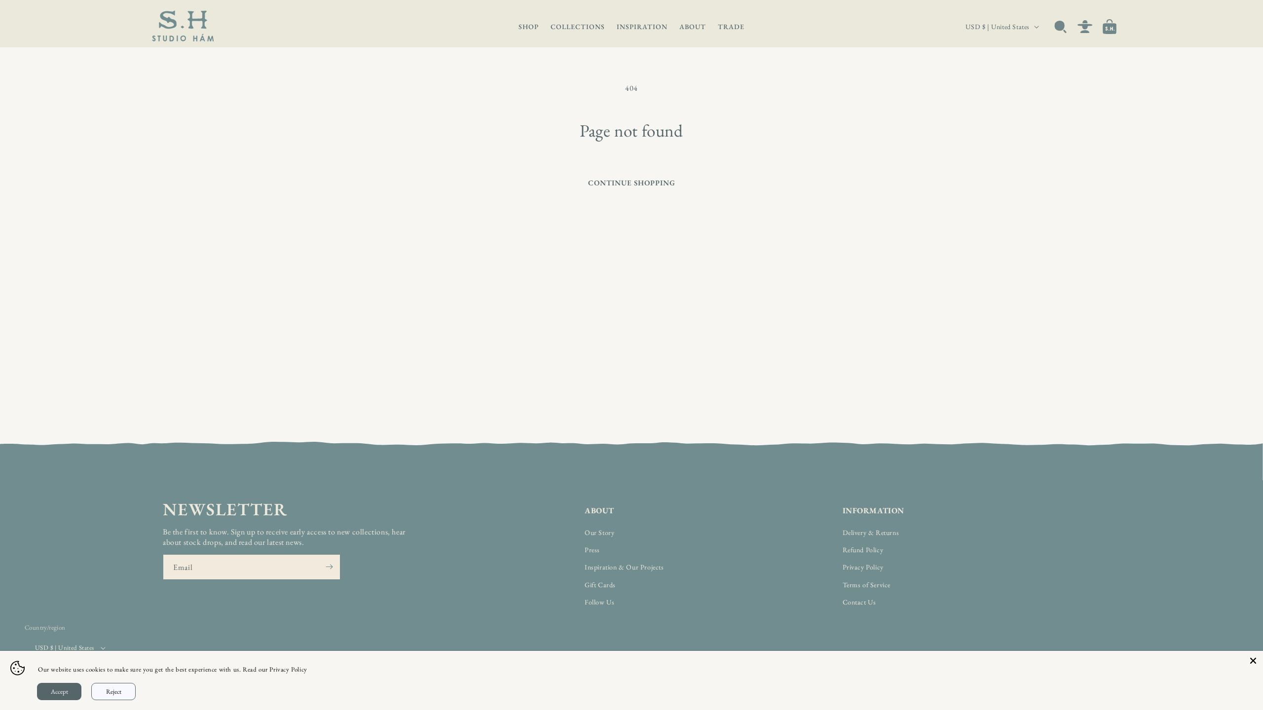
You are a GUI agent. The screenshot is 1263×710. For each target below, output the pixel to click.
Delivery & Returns (871, 532)
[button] (529, 26)
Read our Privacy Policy (275, 669)
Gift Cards (600, 584)
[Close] (1253, 661)
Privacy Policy (863, 567)
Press (592, 549)
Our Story (599, 532)
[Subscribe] (329, 567)
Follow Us (599, 602)
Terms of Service (867, 584)
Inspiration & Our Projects (624, 567)
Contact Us (859, 602)
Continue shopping (631, 182)
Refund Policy (863, 549)
